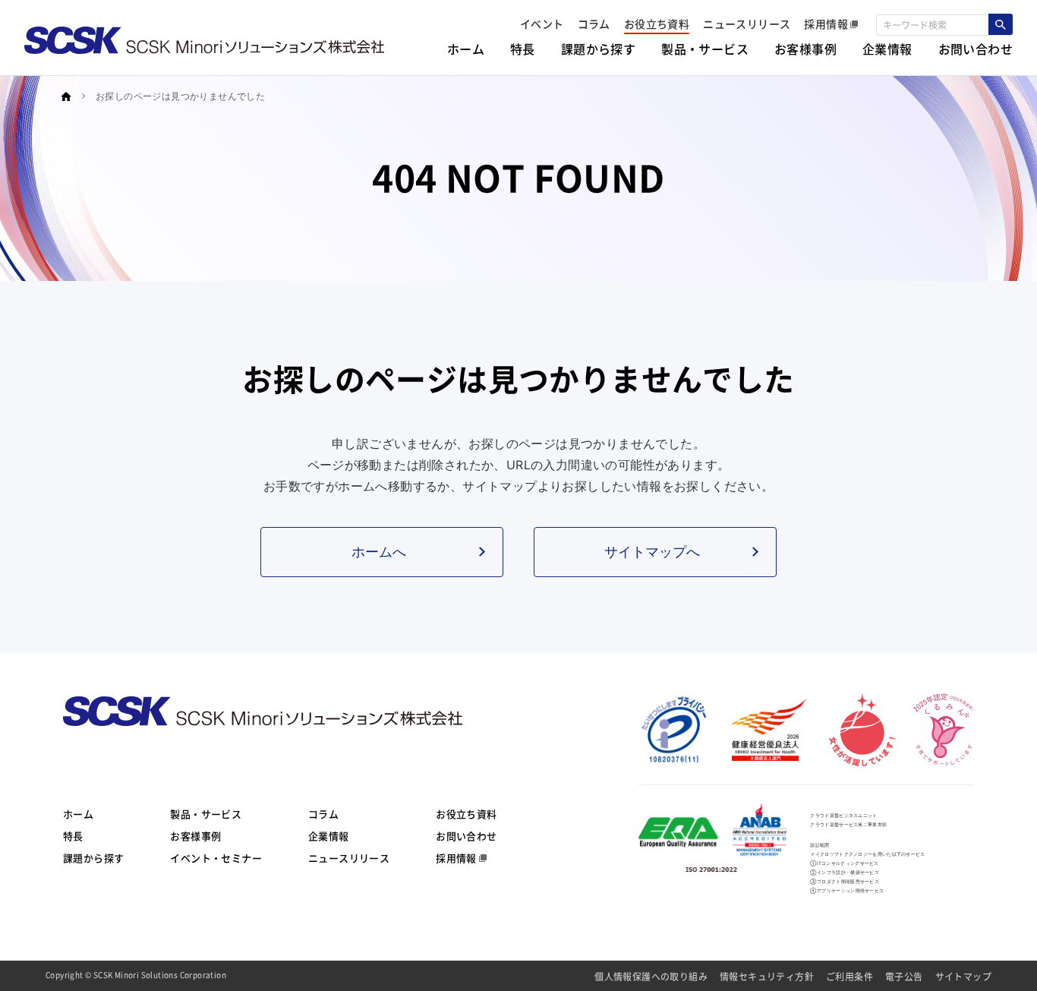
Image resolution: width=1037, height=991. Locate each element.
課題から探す (93, 858)
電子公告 (904, 976)
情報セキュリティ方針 (767, 976)
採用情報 (456, 858)
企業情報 (328, 836)
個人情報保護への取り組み (651, 976)
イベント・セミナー (216, 858)
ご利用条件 (849, 976)
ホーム (78, 814)
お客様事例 (195, 836)
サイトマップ (963, 976)
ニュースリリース (348, 858)
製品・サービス (205, 814)
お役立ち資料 (466, 814)
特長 (73, 836)
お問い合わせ (466, 836)
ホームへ (378, 552)
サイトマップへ (652, 552)
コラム (323, 814)
